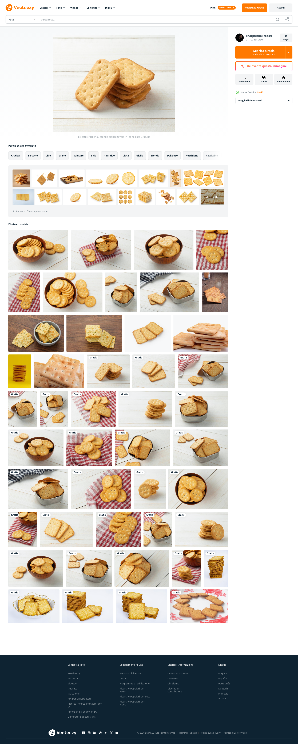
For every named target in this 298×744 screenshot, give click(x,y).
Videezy (72, 683)
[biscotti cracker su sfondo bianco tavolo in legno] (108, 371)
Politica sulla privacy (210, 732)
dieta (125, 155)
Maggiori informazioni (250, 100)
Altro (221, 698)
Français (223, 693)
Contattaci (173, 678)
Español (223, 678)
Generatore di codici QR (82, 716)
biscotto (33, 155)
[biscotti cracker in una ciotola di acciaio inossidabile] (200, 447)
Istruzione (74, 693)
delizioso (172, 155)
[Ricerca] (278, 19)
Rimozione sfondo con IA (82, 711)
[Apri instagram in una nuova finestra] (89, 732)
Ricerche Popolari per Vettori (132, 690)
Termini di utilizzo (188, 732)
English (222, 673)
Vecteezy (73, 678)
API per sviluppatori (79, 698)
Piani (213, 7)
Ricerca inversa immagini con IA (85, 705)
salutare (79, 155)
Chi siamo (173, 683)
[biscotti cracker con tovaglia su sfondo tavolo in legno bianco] (212, 250)
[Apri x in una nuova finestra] (111, 732)
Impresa (72, 688)
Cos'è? (260, 92)
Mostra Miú (212, 197)
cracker (15, 155)
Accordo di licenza (130, 673)
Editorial (92, 7)
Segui (286, 39)
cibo (48, 155)
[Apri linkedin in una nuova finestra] (94, 732)
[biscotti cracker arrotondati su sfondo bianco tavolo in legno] (145, 409)
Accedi (281, 7)
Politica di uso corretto (235, 732)
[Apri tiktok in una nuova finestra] (105, 732)
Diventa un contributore (175, 690)
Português (224, 683)
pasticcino (212, 155)
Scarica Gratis (263, 52)
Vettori (44, 7)
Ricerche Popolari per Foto (135, 696)
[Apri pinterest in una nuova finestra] (100, 732)
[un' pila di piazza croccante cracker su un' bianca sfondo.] (200, 333)
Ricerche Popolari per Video (132, 703)
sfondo (155, 155)
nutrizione (191, 155)
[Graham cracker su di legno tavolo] (215, 292)
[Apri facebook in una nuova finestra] (83, 732)
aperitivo (109, 155)
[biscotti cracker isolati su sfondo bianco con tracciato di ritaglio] (148, 333)
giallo (139, 155)
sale (93, 155)
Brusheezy (74, 673)
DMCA (123, 678)
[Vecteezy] (20, 7)
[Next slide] (222, 155)
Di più (108, 7)
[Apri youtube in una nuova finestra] (117, 732)
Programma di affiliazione (135, 683)
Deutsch (223, 688)
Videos (74, 7)
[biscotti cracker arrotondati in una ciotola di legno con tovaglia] (186, 568)
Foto (59, 7)
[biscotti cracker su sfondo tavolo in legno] (22, 529)
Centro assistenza (178, 673)
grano (62, 155)
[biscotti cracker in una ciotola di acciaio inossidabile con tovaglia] (203, 371)
